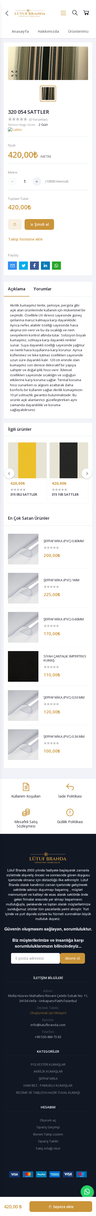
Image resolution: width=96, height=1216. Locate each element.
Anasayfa (20, 31)
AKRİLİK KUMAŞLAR (48, 1071)
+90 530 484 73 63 (48, 1037)
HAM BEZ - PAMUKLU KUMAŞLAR (48, 1085)
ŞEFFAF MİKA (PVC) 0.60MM (64, 619)
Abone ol (72, 958)
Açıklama (16, 289)
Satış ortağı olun (48, 1148)
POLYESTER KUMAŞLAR (48, 1064)
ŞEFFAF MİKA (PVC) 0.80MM (64, 541)
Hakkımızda (48, 31)
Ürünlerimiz (78, 31)
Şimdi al (41, 224)
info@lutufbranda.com (48, 1024)
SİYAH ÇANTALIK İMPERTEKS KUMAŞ (65, 658)
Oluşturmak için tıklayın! (48, 1012)
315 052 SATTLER (23, 494)
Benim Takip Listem (48, 1134)
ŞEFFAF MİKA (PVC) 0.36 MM (64, 737)
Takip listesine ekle (25, 239)
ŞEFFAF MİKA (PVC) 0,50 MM (64, 698)
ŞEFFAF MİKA (48, 1078)
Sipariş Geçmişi (48, 1127)
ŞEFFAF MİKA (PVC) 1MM (61, 580)
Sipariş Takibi (48, 1141)
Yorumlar (43, 289)
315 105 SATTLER (65, 494)
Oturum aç (48, 1120)
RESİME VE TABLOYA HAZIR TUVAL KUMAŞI (48, 1092)
